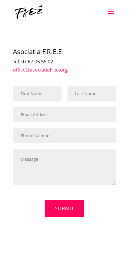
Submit (64, 208)
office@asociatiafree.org (40, 69)
